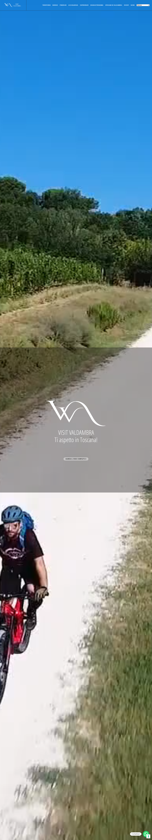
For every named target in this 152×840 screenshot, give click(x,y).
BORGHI (55, 5)
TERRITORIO (46, 5)
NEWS (133, 5)
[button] (146, 834)
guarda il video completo (75, 459)
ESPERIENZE (84, 5)
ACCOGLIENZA (73, 5)
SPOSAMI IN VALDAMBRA (113, 5)
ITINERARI (63, 5)
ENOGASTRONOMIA (96, 5)
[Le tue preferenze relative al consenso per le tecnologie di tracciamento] (148, 836)
